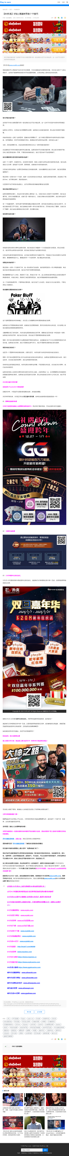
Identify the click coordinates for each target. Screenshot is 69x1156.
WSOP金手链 (24, 1027)
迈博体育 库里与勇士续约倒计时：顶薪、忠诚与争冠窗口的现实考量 (13, 1109)
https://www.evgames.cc (27, 957)
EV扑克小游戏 (26, 1021)
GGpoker (25, 1024)
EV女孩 (38, 1018)
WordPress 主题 (44, 1146)
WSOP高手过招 (47, 1027)
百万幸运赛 (37, 1033)
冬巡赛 (34, 1030)
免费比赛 (21, 1030)
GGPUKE (33, 1024)
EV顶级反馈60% (8, 1024)
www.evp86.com (14, 65)
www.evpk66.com (27, 931)
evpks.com (30, 1018)
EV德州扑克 (46, 1018)
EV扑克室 (16, 1021)
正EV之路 (14, 1033)
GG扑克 (40, 1024)
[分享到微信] (58, 17)
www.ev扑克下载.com (25, 926)
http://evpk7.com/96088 (55, 868)
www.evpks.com (27, 910)
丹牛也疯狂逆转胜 (18, 843)
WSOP (5, 1027)
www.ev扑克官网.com (25, 920)
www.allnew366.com (29, 978)
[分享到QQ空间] (65, 17)
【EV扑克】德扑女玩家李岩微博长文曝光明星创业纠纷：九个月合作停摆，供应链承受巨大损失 (13, 1133)
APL (8, 1018)
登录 (59, 2)
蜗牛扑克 (54, 1033)
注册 (63, 2)
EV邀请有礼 (51, 1021)
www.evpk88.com (29, 936)
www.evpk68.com (26, 941)
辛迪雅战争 (17, 9)
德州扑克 (58, 1030)
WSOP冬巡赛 (14, 1027)
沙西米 (21, 1033)
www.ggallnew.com (28, 993)
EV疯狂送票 (35, 1021)
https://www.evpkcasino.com (29, 962)
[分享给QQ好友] (62, 17)
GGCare (17, 1024)
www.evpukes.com (24, 952)
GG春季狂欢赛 (49, 1024)
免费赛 (28, 1030)
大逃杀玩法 (50, 1030)
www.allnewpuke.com (31, 983)
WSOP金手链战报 (35, 1027)
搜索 (45, 1150)
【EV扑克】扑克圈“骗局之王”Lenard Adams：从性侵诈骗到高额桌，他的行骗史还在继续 (55, 1133)
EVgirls (23, 1018)
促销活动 (13, 1030)
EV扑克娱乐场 (8, 1021)
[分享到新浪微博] (55, 17)
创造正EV (41, 1030)
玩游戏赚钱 (9, 17)
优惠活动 (6, 1030)
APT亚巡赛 (15, 1018)
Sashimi (58, 1024)
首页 (10, 9)
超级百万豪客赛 (8, 1036)
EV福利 (44, 1021)
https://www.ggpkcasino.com (29, 967)
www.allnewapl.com (26, 988)
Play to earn (5, 2)
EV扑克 (54, 1018)
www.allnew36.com (29, 972)
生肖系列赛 (28, 1033)
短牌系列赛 (46, 1033)
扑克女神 (6, 1033)
